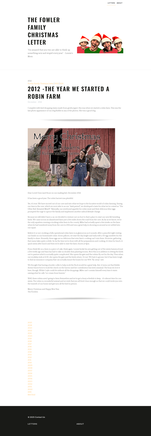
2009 (30, 365)
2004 (30, 379)
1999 (29, 392)
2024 (30, 325)
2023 (30, 328)
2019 (30, 339)
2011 (61, 84)
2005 (30, 376)
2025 (30, 323)
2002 (30, 384)
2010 (30, 363)
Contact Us (40, 417)
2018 (30, 341)
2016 (30, 347)
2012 (30, 357)
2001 (30, 387)
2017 (30, 344)
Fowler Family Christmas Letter (41, 84)
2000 (30, 389)
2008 (30, 368)
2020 (30, 336)
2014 (30, 352)
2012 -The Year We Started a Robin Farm (69, 92)
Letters (111, 3)
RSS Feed (31, 395)
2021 (30, 333)
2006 (30, 373)
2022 (30, 331)
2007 (30, 371)
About (119, 3)
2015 (30, 349)
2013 (57, 84)
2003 (30, 381)
